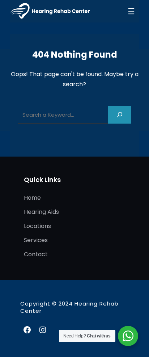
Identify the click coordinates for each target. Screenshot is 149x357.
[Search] (119, 115)
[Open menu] (131, 11)
